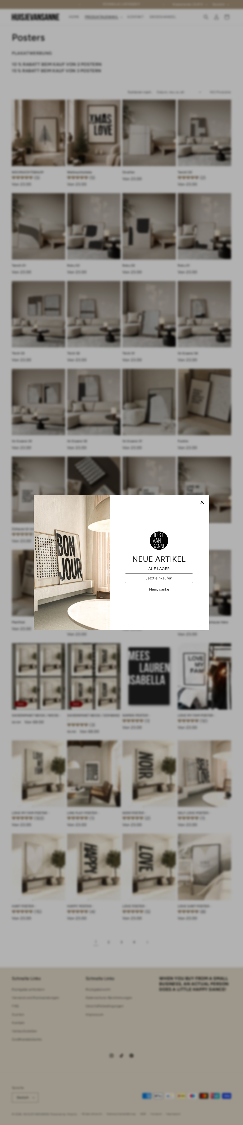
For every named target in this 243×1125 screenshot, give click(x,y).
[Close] (202, 502)
